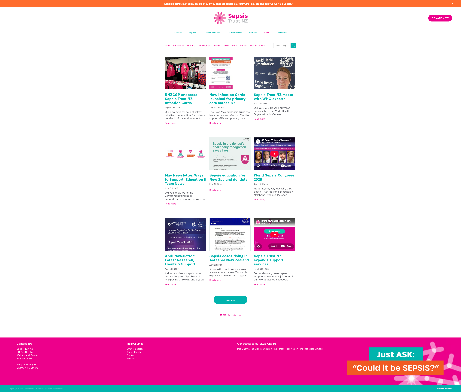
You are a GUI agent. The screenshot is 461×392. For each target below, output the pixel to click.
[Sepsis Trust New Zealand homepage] (230, 18)
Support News (257, 45)
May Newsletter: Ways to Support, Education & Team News (185, 179)
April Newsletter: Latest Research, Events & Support (180, 259)
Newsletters (205, 45)
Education (178, 45)
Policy (243, 45)
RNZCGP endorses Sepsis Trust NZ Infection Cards (181, 98)
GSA (234, 45)
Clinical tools (134, 351)
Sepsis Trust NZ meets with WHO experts (273, 96)
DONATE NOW (440, 18)
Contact (131, 355)
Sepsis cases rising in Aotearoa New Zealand (229, 257)
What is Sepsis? (135, 348)
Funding (191, 45)
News (266, 32)
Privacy (130, 358)
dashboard (29, 388)
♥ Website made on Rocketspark (50, 388)
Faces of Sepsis (213, 32)
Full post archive (234, 315)
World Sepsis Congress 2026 (274, 177)
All (166, 45)
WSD (226, 45)
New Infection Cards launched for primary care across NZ (227, 98)
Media (217, 45)
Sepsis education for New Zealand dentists (228, 177)
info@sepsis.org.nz (26, 364)
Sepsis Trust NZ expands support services (268, 259)
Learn (177, 32)
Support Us (234, 32)
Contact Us (281, 32)
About (252, 32)
